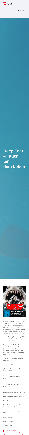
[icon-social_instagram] (20, 10)
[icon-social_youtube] (19, 10)
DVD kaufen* (11, 431)
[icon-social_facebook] (15, 10)
